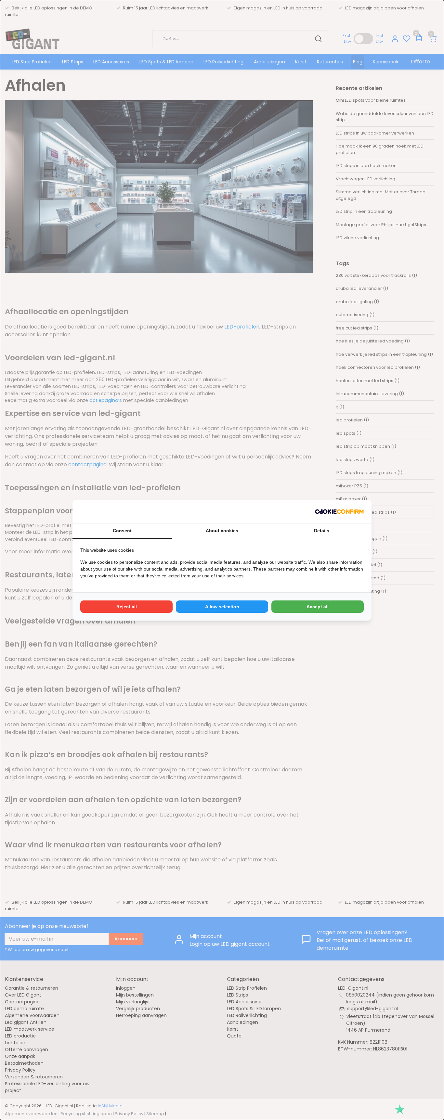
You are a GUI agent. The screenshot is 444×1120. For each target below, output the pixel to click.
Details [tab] (321, 530)
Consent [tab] (122, 530)
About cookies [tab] (222, 530)
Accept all (318, 606)
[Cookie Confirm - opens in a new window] (339, 511)
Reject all (126, 606)
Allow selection (222, 606)
